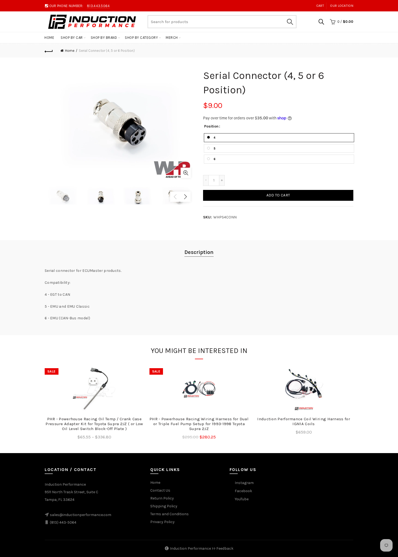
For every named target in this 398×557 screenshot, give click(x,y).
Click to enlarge (186, 173)
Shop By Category (141, 38)
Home (49, 38)
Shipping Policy (163, 506)
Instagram (244, 482)
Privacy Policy (162, 522)
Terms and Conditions (169, 514)
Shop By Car (72, 38)
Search (289, 22)
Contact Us (160, 490)
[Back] (49, 50)
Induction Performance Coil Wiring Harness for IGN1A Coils (303, 421)
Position (211, 126)
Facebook (243, 491)
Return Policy (162, 498)
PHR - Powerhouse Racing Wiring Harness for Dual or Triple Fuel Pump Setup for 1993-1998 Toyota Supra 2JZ (199, 423)
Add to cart (278, 195)
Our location (341, 6)
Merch (172, 38)
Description (199, 252)
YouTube (242, 499)
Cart (320, 6)
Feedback (224, 548)
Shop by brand (104, 38)
